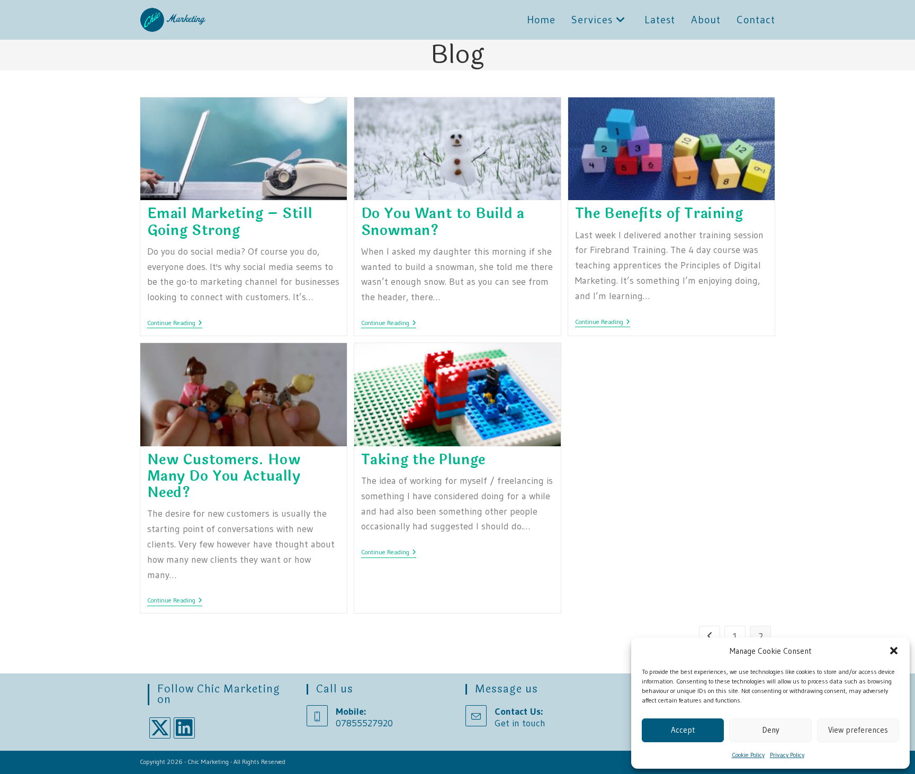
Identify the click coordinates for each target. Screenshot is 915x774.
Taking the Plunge (423, 460)
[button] (894, 650)
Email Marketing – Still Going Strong (230, 222)
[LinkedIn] (184, 728)
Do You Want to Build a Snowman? (443, 222)
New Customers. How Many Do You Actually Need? (224, 476)
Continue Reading (174, 323)
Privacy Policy (787, 755)
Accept (683, 730)
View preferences (858, 730)
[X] (160, 728)
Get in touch (520, 723)
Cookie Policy (748, 755)
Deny (770, 730)
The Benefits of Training (659, 213)
